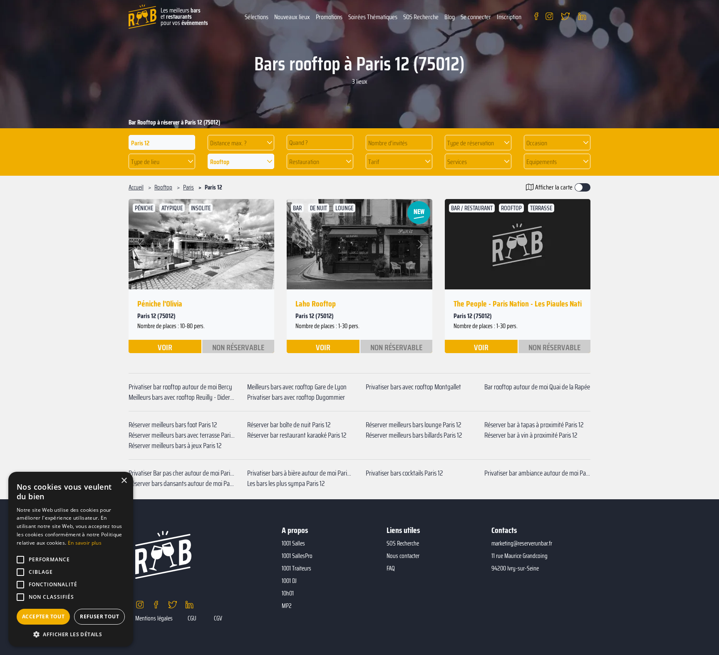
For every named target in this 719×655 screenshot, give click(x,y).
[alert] (70, 559)
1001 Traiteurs (296, 568)
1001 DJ (289, 581)
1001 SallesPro (297, 556)
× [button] (124, 481)
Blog (449, 17)
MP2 (287, 606)
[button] (241, 142)
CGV (218, 618)
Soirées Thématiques (372, 17)
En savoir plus (85, 542)
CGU (192, 618)
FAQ (391, 568)
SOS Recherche (421, 17)
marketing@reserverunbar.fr (521, 543)
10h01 (288, 593)
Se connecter (476, 17)
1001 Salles (293, 543)
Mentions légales (154, 618)
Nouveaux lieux (292, 17)
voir (165, 347)
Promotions (329, 17)
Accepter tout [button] (43, 616)
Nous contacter (403, 556)
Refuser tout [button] (99, 616)
